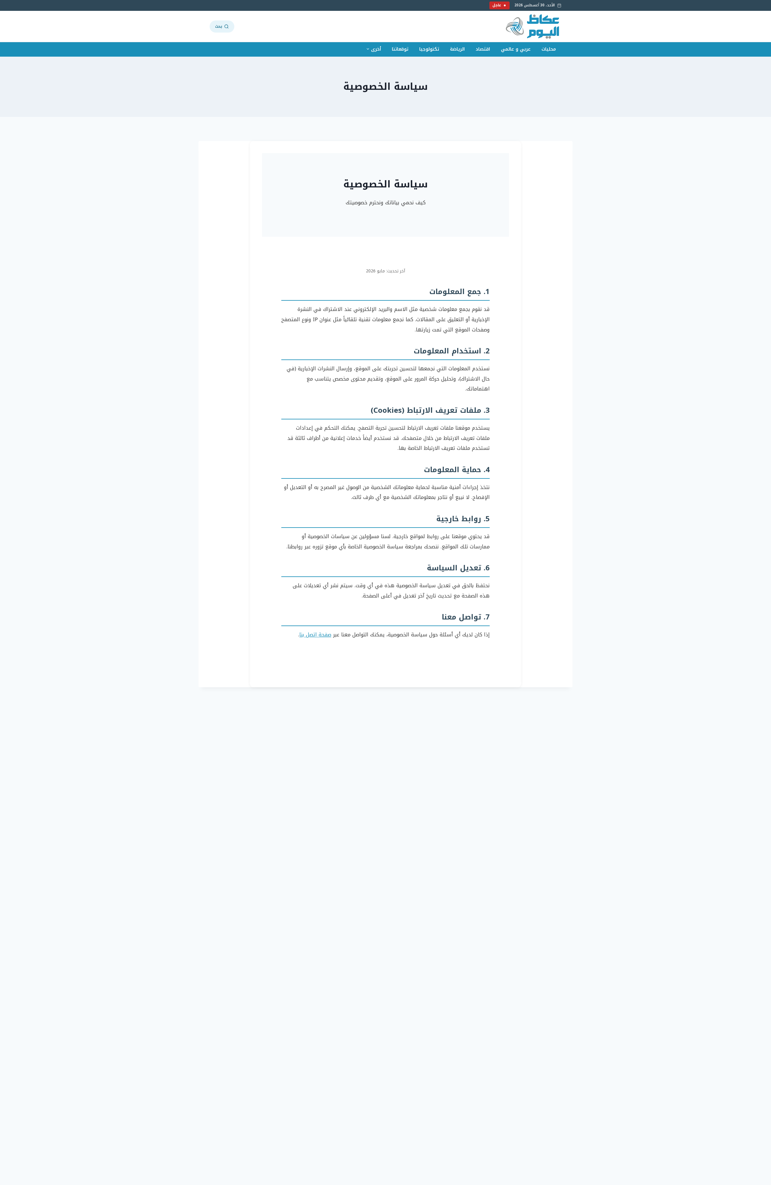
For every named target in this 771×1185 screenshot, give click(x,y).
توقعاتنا (400, 49)
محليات (549, 49)
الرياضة (457, 49)
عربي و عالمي (516, 49)
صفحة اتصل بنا (315, 634)
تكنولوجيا (429, 49)
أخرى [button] (376, 49)
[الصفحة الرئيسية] (532, 26)
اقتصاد (483, 49)
